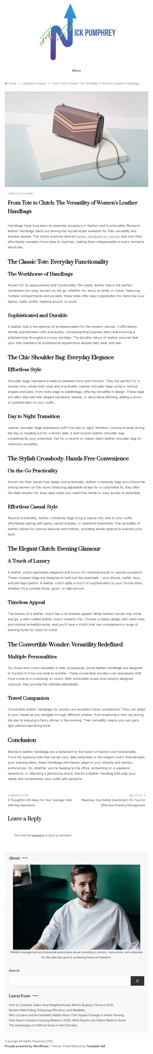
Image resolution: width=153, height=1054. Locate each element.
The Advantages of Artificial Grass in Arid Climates (43, 1025)
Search (14, 970)
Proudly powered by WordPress (27, 1046)
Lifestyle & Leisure (20, 193)
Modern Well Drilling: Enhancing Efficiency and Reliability (47, 1010)
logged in (38, 835)
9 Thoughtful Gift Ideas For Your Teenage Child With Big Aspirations (40, 802)
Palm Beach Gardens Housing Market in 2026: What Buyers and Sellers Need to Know (67, 1020)
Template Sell (95, 1046)
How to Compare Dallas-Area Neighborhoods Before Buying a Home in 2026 (61, 1005)
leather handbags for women (98, 236)
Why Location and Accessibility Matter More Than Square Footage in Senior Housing (66, 1015)
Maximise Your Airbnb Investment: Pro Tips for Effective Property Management (113, 802)
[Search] (137, 981)
